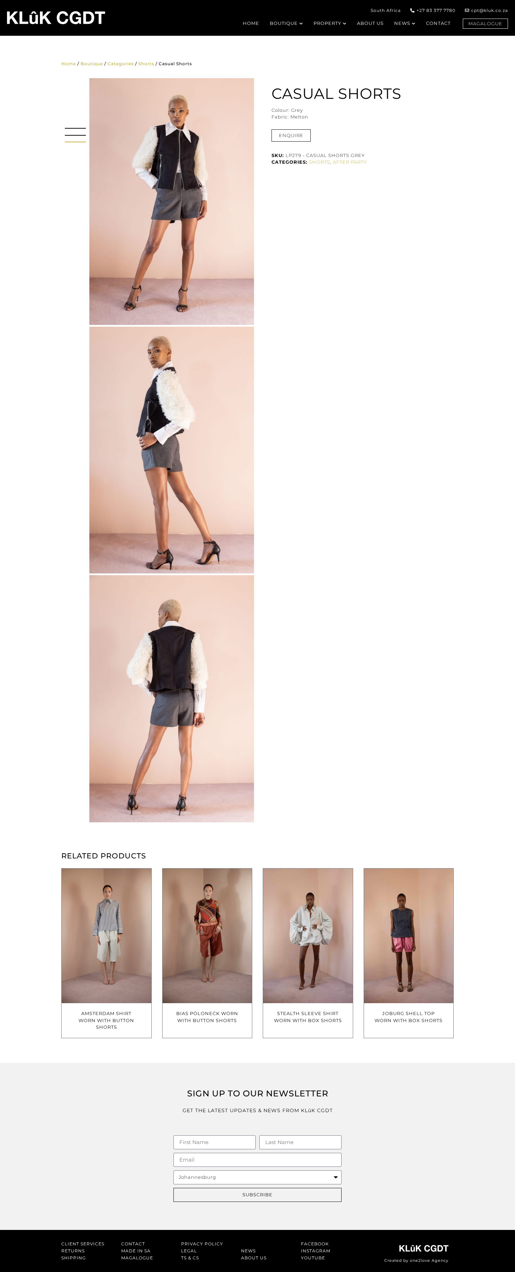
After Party (350, 162)
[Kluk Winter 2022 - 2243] (171, 450)
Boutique (92, 63)
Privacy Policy (202, 1243)
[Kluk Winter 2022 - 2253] (171, 698)
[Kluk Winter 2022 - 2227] (171, 201)
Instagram (315, 1250)
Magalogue (137, 1257)
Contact (133, 1243)
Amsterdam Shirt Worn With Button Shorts (106, 1020)
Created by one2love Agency (416, 1260)
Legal (189, 1250)
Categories (121, 63)
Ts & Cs (190, 1257)
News (248, 1250)
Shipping (73, 1257)
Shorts (146, 63)
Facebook (315, 1243)
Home (68, 63)
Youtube (313, 1257)
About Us (254, 1257)
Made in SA (136, 1250)
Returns (73, 1250)
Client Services (82, 1243)
